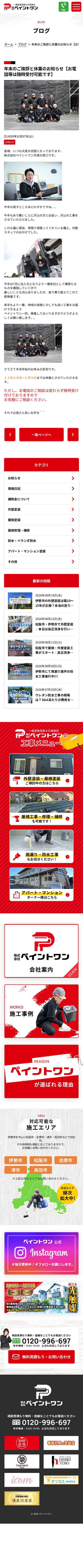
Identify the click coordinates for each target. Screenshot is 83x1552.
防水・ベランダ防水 (22, 540)
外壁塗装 (14, 509)
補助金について (19, 499)
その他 (12, 561)
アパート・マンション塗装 (27, 551)
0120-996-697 (46, 1340)
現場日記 (14, 488)
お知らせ (14, 478)
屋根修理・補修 (19, 530)
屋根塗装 (14, 519)
